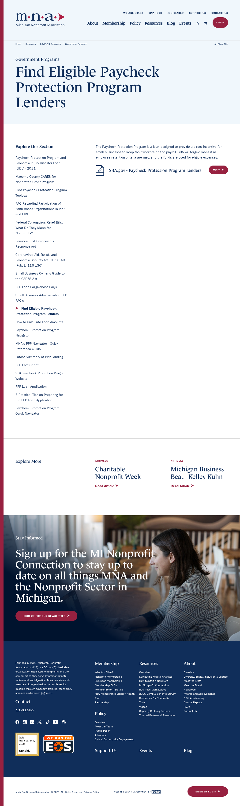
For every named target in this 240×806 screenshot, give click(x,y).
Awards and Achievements (199, 693)
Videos (143, 706)
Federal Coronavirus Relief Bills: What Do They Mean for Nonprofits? (39, 227)
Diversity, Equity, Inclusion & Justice (206, 676)
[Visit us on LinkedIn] (32, 722)
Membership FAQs (106, 685)
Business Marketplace (152, 689)
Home (18, 44)
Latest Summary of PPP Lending (39, 356)
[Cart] (206, 23)
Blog (171, 23)
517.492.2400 (24, 710)
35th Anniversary (194, 698)
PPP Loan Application (31, 386)
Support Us (197, 12)
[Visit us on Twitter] (40, 722)
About (92, 23)
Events (185, 23)
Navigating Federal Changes (155, 676)
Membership (113, 23)
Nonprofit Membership (108, 676)
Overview (100, 722)
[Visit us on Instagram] (25, 722)
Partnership (102, 702)
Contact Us (219, 12)
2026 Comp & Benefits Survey (157, 693)
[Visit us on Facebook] (17, 722)
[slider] (42, 777)
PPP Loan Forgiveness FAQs (36, 287)
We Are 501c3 (133, 12)
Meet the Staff (192, 681)
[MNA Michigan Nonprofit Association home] (40, 20)
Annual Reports (193, 702)
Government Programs (76, 44)
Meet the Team (104, 726)
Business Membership (108, 681)
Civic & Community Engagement (114, 739)
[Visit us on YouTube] (56, 722)
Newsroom (190, 689)
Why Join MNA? (104, 672)
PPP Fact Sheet (26, 365)
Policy (135, 23)
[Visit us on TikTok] (47, 722)
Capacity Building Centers (154, 711)
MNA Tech (155, 12)
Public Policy (102, 730)
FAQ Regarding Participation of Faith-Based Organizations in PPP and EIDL (39, 208)
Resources (154, 23)
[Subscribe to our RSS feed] (64, 722)
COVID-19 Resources (50, 44)
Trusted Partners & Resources (157, 715)
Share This (222, 44)
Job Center (176, 12)
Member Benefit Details (109, 689)
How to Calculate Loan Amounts (39, 322)
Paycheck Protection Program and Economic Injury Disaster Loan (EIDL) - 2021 (40, 162)
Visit (216, 170)
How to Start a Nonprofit (153, 681)
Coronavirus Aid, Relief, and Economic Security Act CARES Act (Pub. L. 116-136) (40, 259)
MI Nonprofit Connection (154, 685)
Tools (142, 702)
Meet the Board (193, 685)
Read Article (105, 486)
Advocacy (100, 735)
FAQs (187, 706)
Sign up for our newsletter (45, 616)
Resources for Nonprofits (154, 698)
